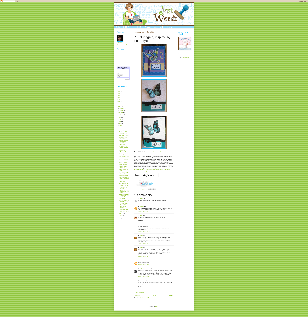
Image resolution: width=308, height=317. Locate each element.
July (120, 117)
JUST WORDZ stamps (124, 135)
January (121, 215)
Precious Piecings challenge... (123, 167)
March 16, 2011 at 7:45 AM (144, 222)
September (121, 114)
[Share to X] (152, 189)
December (121, 108)
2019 (119, 91)
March (120, 125)
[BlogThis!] (150, 189)
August (121, 116)
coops (141, 215)
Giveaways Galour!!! (123, 185)
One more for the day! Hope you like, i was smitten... (124, 191)
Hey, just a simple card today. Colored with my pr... (124, 178)
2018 (119, 93)
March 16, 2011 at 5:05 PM (144, 256)
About (138, 27)
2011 (119, 106)
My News (129, 27)
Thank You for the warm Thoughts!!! (124, 127)
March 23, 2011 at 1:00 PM (144, 290)
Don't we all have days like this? (124, 157)
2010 (119, 218)
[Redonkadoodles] (184, 57)
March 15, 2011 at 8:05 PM (144, 202)
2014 (119, 101)
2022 (119, 90)
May (120, 121)
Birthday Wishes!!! (123, 164)
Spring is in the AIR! (123, 175)
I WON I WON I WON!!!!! (124, 211)
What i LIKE (158, 27)
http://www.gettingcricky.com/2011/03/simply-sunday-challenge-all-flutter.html (152, 169)
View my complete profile (122, 44)
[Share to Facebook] (153, 189)
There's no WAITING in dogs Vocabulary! (124, 160)
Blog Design (152, 310)
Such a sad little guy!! (123, 183)
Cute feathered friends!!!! (122, 207)
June (120, 119)
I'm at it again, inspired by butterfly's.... (124, 173)
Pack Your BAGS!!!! (123, 131)
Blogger (156, 306)
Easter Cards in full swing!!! (123, 188)
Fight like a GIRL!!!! (123, 162)
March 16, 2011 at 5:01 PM (144, 243)
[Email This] (149, 189)
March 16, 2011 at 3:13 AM (144, 211)
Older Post (171, 295)
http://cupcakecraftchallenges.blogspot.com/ (144, 171)
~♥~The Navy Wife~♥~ (145, 268)
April (120, 123)
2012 (119, 105)
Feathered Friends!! (123, 209)
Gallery (119, 27)
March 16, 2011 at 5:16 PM (144, 264)
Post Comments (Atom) (145, 297)
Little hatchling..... (123, 181)
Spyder (141, 235)
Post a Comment (140, 292)
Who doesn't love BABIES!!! (123, 138)
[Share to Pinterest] (155, 189)
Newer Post (137, 295)
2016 (119, 97)
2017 (119, 95)
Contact (147, 27)
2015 (119, 99)
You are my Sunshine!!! (124, 130)
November (121, 110)
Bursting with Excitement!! (122, 151)
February (121, 213)
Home (169, 27)
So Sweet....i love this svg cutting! (123, 154)
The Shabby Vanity (161, 310)
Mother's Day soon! (123, 133)
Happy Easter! (122, 144)
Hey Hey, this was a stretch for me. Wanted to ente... (123, 141)
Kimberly (120, 42)
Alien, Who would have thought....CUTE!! (124, 201)
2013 (119, 103)
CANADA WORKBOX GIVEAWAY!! (123, 204)
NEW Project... (122, 198)
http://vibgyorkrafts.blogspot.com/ (160, 151)
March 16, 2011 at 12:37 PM (144, 231)
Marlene (141, 198)
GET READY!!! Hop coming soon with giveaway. (123, 147)
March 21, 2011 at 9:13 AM (144, 276)
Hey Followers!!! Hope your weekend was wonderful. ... (124, 195)
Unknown (142, 206)
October (121, 112)
